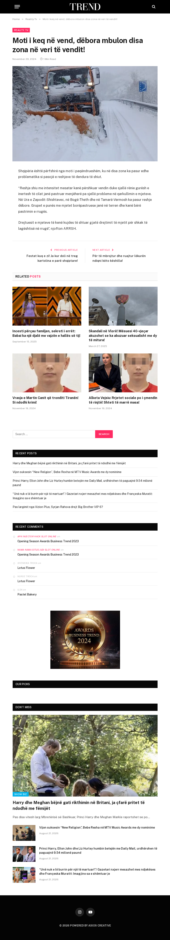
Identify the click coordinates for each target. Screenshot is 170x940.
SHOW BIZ (20, 794)
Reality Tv (21, 30)
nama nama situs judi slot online (38, 549)
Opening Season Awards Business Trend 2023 (48, 541)
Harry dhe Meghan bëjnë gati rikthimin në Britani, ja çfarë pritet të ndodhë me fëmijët (69, 463)
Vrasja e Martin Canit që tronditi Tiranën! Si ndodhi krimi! (45, 400)
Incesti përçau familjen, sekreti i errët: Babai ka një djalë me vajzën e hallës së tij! (46, 333)
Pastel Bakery (27, 594)
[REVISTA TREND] (85, 7)
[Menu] (17, 6)
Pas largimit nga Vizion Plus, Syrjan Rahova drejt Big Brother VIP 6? (58, 507)
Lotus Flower (26, 567)
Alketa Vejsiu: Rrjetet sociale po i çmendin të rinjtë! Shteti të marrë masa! (123, 400)
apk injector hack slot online (37, 536)
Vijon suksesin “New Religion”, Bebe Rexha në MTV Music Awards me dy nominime (67, 472)
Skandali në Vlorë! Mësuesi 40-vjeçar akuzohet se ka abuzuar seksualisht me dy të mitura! (123, 335)
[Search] (153, 6)
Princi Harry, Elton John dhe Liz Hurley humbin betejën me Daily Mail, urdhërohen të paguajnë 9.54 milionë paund (98, 850)
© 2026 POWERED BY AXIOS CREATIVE (85, 925)
